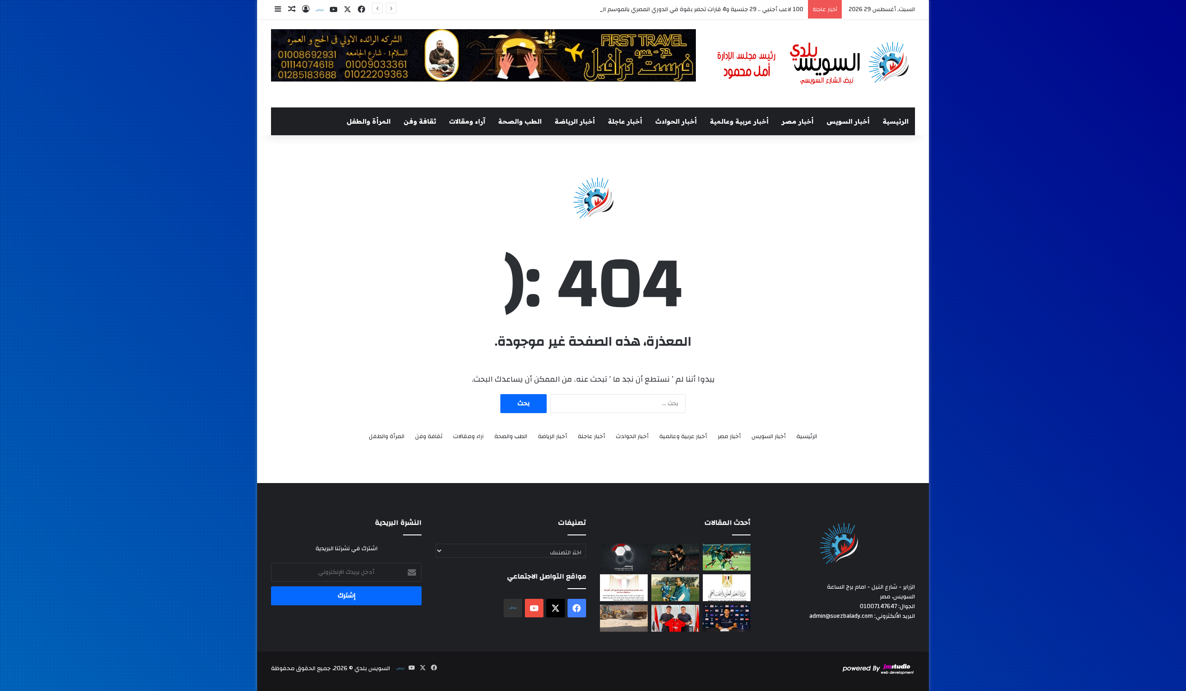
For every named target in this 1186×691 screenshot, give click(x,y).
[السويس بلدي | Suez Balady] (813, 63)
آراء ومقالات (467, 121)
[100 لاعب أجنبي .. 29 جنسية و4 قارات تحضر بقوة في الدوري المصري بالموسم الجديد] (624, 557)
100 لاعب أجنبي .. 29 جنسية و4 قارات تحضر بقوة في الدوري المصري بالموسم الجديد (697, 9)
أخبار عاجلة (625, 121)
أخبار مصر (798, 121)
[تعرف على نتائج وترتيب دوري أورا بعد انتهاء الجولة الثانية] (727, 557)
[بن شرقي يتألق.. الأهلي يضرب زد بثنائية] (675, 557)
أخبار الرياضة (575, 121)
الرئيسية (895, 121)
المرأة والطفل (369, 121)
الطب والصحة (520, 121)
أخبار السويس (848, 121)
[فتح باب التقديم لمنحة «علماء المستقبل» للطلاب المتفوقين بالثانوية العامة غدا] (727, 587)
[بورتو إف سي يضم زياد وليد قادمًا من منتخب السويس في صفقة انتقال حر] (675, 618)
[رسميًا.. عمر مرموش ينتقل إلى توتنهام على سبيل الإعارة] (727, 618)
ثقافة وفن (420, 121)
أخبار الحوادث (676, 121)
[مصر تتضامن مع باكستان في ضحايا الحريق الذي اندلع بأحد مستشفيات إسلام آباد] (624, 587)
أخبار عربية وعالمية (739, 121)
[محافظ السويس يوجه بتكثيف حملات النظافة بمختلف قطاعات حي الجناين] (624, 618)
